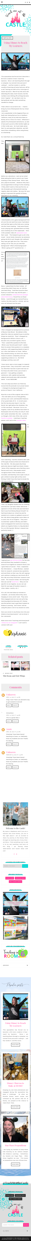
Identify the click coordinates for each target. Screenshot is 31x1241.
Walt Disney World (15, 881)
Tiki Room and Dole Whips (14, 676)
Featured (8, 647)
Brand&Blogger (7, 1239)
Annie (9, 729)
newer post (9, 673)
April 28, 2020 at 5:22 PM (13, 731)
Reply (8, 705)
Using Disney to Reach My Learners (15, 903)
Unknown (11, 694)
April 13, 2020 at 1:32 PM (13, 697)
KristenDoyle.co (23, 1239)
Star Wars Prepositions (15, 1145)
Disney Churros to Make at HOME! (15, 1084)
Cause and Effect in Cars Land (15, 928)
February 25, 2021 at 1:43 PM (14, 754)
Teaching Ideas (8, 649)
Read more (15, 1044)
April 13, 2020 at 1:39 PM (13, 715)
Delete (15, 705)
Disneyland (9, 878)
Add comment (25, 775)
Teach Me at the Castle (13, 1238)
